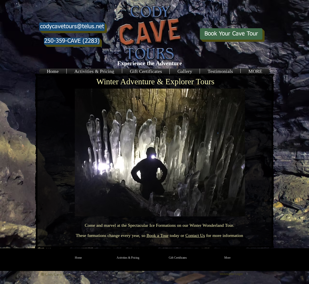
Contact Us (195, 235)
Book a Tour (158, 235)
